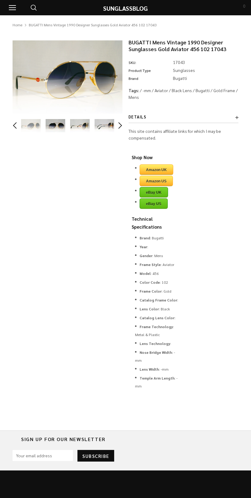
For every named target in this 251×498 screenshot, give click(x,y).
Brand (133, 78)
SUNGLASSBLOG (125, 8)
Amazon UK (156, 170)
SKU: (132, 62)
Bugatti (203, 90)
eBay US (153, 204)
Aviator (161, 90)
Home (17, 24)
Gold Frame (224, 90)
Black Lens (182, 90)
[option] (67, 77)
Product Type (140, 70)
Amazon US (156, 181)
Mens (134, 97)
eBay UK (154, 192)
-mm (147, 90)
